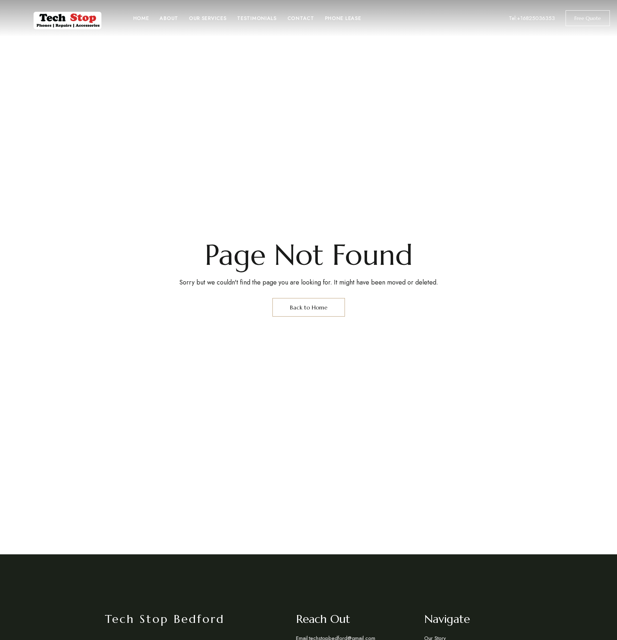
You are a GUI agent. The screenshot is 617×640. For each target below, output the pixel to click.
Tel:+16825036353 (532, 18)
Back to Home (308, 307)
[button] (588, 18)
